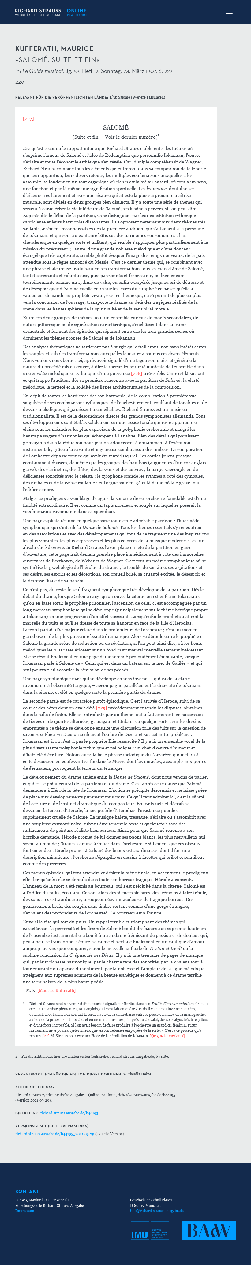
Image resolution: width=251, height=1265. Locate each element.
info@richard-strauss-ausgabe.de (157, 1210)
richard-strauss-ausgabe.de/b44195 (69, 1113)
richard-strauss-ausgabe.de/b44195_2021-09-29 (54, 1134)
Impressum (24, 1210)
